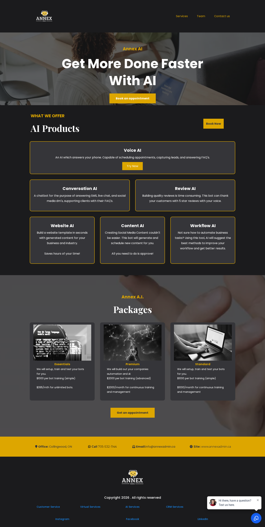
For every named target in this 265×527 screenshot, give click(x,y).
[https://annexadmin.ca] (44, 16)
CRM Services (174, 507)
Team (201, 16)
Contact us (222, 16)
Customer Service (48, 507)
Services (182, 16)
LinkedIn (203, 519)
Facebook (132, 519)
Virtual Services (90, 507)
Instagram (62, 519)
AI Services (132, 507)
